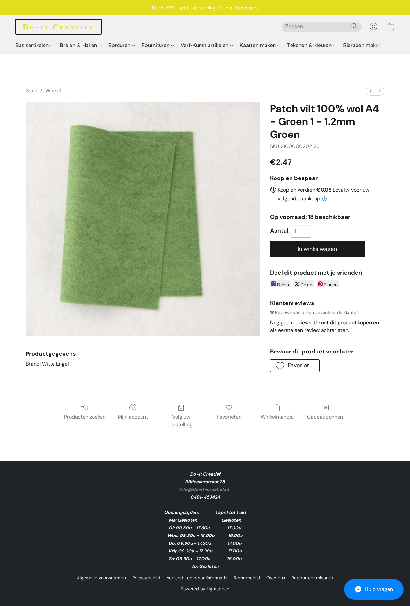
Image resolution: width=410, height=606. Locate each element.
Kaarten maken (258, 45)
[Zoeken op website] (354, 25)
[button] (374, 589)
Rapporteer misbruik (312, 578)
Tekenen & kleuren (310, 45)
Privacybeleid (146, 578)
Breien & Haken (79, 45)
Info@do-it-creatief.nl (204, 489)
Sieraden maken (363, 45)
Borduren (120, 45)
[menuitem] (370, 90)
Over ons (275, 578)
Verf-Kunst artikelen (205, 45)
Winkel (53, 90)
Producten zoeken (85, 416)
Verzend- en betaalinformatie (197, 578)
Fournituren (156, 45)
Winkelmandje (277, 416)
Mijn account (133, 416)
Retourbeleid (247, 578)
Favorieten (229, 416)
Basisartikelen (32, 45)
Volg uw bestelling (181, 420)
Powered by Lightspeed (205, 589)
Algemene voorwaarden (101, 578)
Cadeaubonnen (325, 416)
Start (31, 90)
